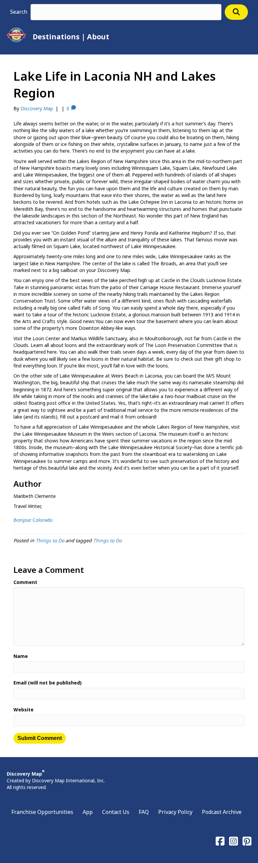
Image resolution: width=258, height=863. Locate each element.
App (88, 812)
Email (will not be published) (47, 682)
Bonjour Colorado (33, 520)
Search (18, 11)
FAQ (144, 812)
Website (23, 709)
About (98, 36)
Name (20, 656)
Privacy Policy (175, 812)
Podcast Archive (222, 812)
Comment (25, 582)
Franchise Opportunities (42, 812)
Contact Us (115, 812)
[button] (236, 11)
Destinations (56, 36)
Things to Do (50, 540)
